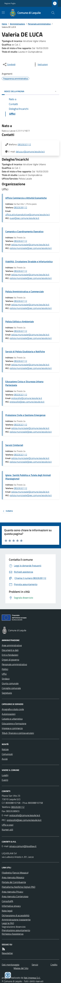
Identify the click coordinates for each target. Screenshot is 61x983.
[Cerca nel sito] (52, 12)
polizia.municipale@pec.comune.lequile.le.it (31, 248)
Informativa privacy (11, 906)
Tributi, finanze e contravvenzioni (18, 733)
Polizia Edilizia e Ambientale (19, 321)
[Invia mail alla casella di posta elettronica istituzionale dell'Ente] (24, 815)
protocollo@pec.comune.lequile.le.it (27, 401)
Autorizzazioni (8, 714)
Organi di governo (10, 659)
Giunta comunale (10, 683)
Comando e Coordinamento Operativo (24, 231)
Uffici (4, 674)
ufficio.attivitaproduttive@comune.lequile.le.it (27, 214)
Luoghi (5, 775)
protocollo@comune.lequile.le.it (26, 398)
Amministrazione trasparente (16, 919)
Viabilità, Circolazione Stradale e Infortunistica (29, 261)
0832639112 (20, 207)
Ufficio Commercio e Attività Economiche (26, 198)
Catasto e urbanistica (12, 719)
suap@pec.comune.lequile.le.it (24, 218)
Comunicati (7, 754)
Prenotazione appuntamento (16, 930)
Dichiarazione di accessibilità (15, 915)
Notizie (5, 749)
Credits (53, 964)
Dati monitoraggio (10, 964)
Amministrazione (17, 23)
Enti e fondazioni (10, 655)
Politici (5, 669)
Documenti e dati (10, 650)
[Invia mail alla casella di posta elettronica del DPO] (22, 846)
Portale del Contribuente (14, 882)
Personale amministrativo (39, 23)
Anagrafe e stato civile (13, 709)
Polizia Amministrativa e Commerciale (24, 291)
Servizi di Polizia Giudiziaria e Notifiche (25, 351)
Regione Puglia (9, 3)
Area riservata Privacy (12, 891)
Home (4, 23)
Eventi (5, 780)
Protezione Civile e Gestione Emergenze (25, 415)
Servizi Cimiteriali (14, 445)
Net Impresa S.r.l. (32, 977)
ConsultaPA (7, 901)
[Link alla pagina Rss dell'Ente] (3, 949)
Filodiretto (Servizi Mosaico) (15, 872)
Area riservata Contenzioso (15, 896)
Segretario (7, 693)
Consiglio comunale (11, 688)
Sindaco (5, 678)
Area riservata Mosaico (13, 877)
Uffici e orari (7, 825)
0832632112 (24, 144)
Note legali (7, 910)
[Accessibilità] (7, 975)
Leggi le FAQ (8, 923)
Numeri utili (7, 829)
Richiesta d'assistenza (12, 934)
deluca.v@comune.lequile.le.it (30, 151)
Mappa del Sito (21, 968)
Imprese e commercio (12, 728)
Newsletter (7, 953)
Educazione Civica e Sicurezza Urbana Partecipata (24, 383)
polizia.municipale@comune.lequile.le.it (30, 244)
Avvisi (5, 759)
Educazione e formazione (14, 723)
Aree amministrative (12, 645)
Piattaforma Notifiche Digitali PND (18, 887)
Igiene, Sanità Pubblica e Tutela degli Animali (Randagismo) (28, 476)
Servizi (35, 964)
